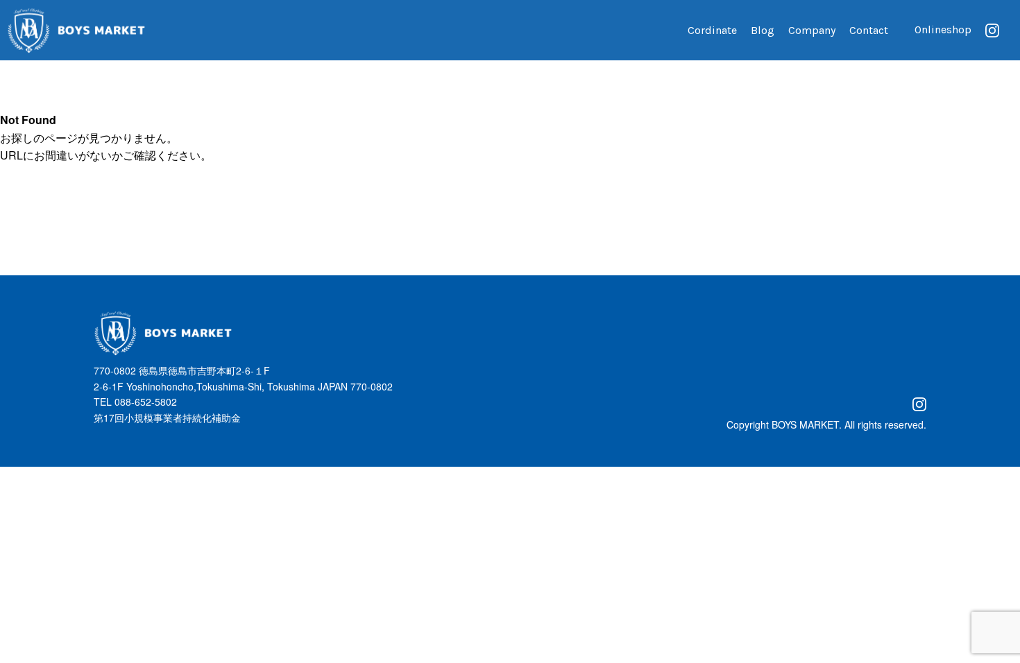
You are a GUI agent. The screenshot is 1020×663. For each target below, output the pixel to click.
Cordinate (712, 30)
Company (811, 30)
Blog (762, 30)
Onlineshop (943, 29)
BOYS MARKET (805, 424)
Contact (868, 30)
